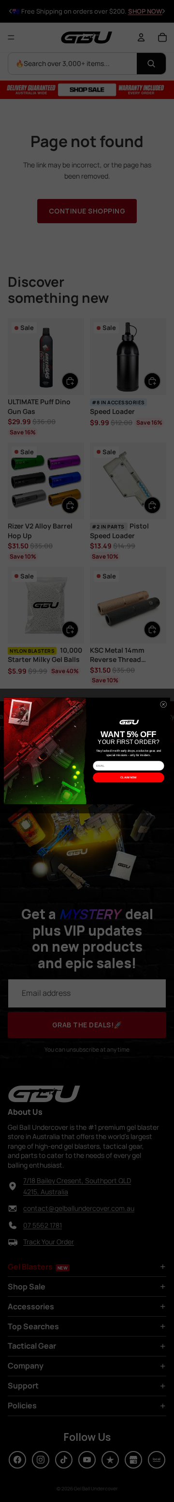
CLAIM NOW (128, 777)
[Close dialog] (163, 704)
